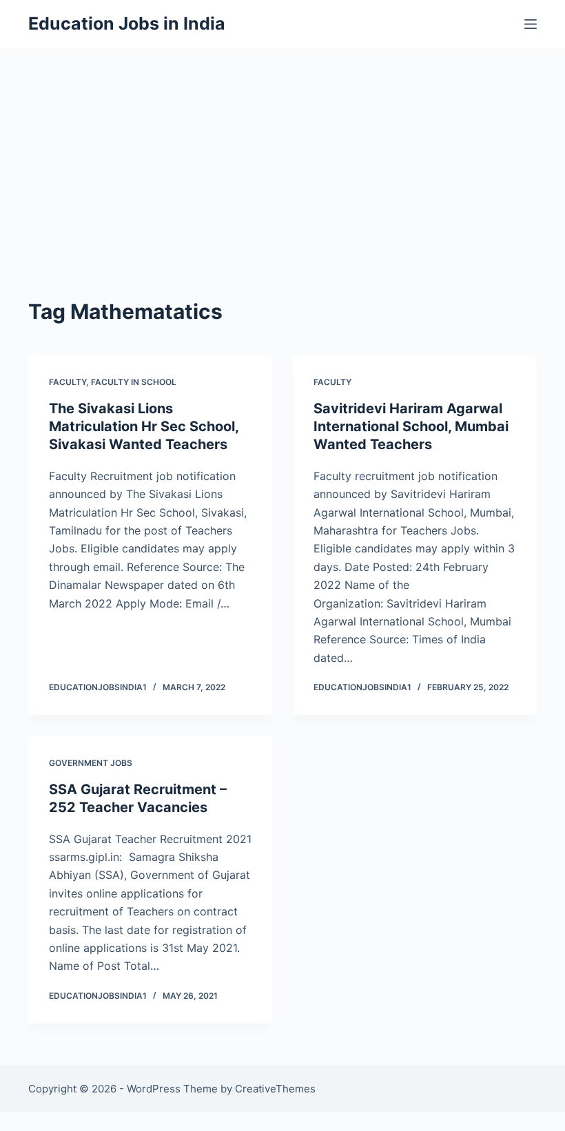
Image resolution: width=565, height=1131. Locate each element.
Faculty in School (133, 382)
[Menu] (530, 24)
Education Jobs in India (126, 23)
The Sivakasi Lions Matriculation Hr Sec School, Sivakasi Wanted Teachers (143, 426)
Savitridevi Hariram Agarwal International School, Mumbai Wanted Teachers (411, 426)
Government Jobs (90, 763)
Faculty (67, 382)
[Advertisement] (282, 151)
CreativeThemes (275, 1088)
